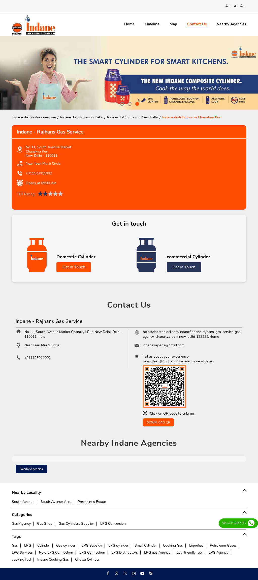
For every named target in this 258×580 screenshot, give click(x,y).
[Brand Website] (150, 573)
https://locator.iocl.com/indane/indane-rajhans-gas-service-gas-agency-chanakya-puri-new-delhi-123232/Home (192, 334)
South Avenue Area (56, 501)
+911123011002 (39, 173)
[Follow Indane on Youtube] (142, 573)
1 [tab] (121, 103)
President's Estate (92, 501)
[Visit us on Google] (116, 573)
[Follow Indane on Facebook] (107, 573)
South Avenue (23, 501)
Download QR (158, 422)
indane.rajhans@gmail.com (163, 345)
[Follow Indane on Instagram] (133, 573)
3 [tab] (136, 103)
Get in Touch (73, 267)
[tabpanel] (129, 73)
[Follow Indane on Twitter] (124, 573)
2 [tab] (129, 103)
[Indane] (33, 24)
